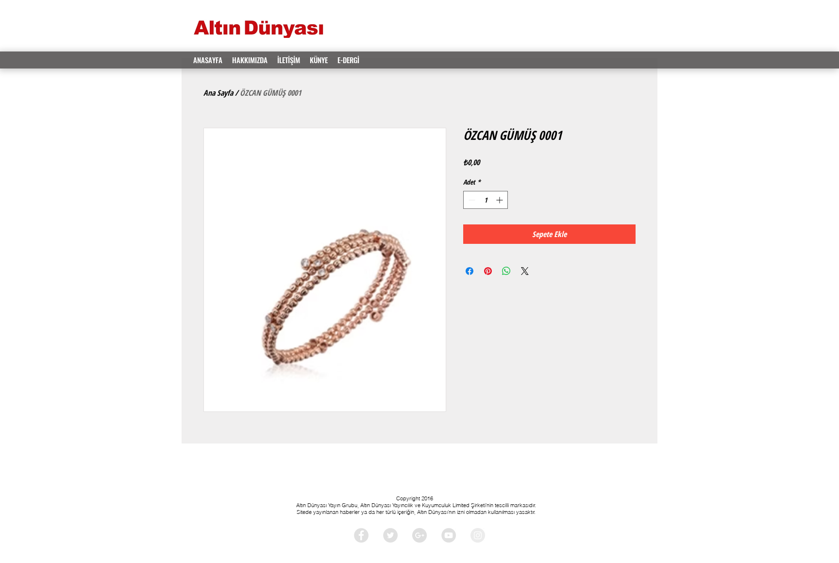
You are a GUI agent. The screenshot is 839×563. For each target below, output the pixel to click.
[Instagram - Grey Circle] (477, 535)
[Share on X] (525, 271)
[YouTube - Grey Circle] (448, 535)
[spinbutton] (485, 199)
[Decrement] (471, 199)
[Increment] (500, 199)
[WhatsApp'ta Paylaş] (506, 271)
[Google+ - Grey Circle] (419, 535)
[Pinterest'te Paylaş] (488, 271)
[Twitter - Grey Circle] (390, 535)
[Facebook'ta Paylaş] (469, 271)
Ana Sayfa (218, 92)
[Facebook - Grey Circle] (361, 535)
